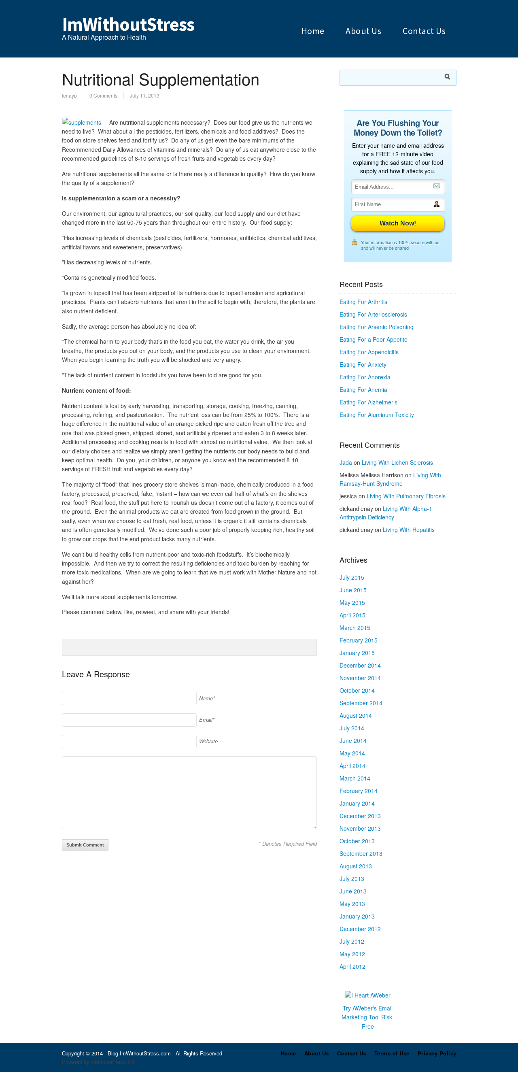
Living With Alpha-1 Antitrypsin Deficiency (386, 512)
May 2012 (352, 954)
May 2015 (352, 602)
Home (313, 30)
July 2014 (352, 728)
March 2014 (355, 778)
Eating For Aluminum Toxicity (377, 415)
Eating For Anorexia (365, 377)
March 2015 (355, 627)
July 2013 (352, 878)
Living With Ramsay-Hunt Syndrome (390, 479)
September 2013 (361, 853)
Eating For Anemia (363, 389)
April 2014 (352, 765)
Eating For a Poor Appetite (374, 339)
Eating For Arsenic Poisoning (377, 327)
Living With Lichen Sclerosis (397, 462)
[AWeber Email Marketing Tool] (368, 995)
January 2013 (357, 916)
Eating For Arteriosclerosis (373, 314)
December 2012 (360, 929)
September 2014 (361, 703)
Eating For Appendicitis (369, 352)
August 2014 (356, 715)
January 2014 (357, 803)
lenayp (69, 95)
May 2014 (352, 753)
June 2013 (353, 891)
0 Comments (103, 95)
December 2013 (360, 816)
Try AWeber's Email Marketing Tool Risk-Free (368, 1017)
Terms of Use (392, 1053)
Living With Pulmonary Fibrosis (406, 496)
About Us (363, 30)
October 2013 (357, 841)
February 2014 (359, 791)
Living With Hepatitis (409, 529)
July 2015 (352, 577)
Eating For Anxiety (363, 364)
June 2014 (353, 740)
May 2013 (352, 904)
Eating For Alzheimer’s (368, 402)
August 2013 (356, 866)
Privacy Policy (437, 1053)
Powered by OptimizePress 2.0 (98, 1062)
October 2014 (357, 690)
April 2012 (352, 966)
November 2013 (360, 828)
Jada (346, 462)
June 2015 (353, 590)
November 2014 (360, 678)
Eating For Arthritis (363, 302)
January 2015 (357, 653)
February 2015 (359, 640)
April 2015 (352, 615)
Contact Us (424, 30)
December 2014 (360, 665)
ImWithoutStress (128, 24)
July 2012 (352, 941)
